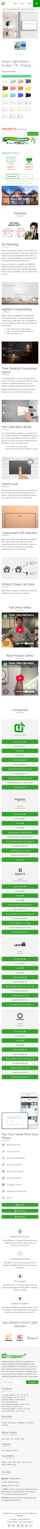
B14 (24, 1404)
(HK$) (22, 3)
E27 (20, 1404)
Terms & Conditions (26, 1522)
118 (21, 1395)
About (3, 1439)
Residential (20, 1423)
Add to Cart (33, 134)
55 (27, 1395)
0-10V (24, 1409)
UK (14, 1406)
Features (17, 1439)
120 (24, 1395)
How (11, 1439)
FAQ (3, 1450)
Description (12, 176)
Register (4, 1462)
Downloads (26, 181)
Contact (14, 1450)
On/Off (19, 1409)
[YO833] (20, 45)
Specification (26, 176)
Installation (13, 181)
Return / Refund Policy (9, 1464)
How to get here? (20, 1494)
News (22, 1439)
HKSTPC (20, 1516)
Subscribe (32, 1382)
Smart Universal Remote (9, 1402)
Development (12, 1423)
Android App (21, 1211)
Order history (16, 1462)
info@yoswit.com (15, 1478)
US (18, 1406)
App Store (20, 1205)
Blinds (23, 1399)
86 (17, 1395)
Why (7, 1439)
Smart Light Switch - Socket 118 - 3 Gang (20, 9)
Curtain (17, 1399)
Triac (28, 1409)
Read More (21, 1217)
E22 (28, 1404)
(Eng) (29, 3)
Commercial (29, 1423)
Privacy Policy (12, 1522)
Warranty (8, 1450)
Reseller (4, 1423)
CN (21, 1406)
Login (9, 1462)
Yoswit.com (26, 1519)
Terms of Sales (27, 1462)
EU (11, 1406)
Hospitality (5, 1425)
